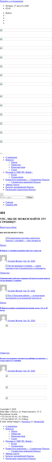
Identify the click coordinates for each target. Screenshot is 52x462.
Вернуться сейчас (8, 227)
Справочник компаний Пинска (26, 182)
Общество (16, 165)
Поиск (29, 197)
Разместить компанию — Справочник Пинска (27, 179)
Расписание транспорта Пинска (21, 189)
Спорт (14, 170)
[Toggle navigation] (1, 153)
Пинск (14, 162)
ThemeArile (39, 421)
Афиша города (12, 184)
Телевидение (17, 177)
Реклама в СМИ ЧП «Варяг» (19, 172)
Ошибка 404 (11, 205)
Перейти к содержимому (11, 1)
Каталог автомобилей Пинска (20, 187)
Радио (14, 174)
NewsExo (26, 421)
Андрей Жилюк (14, 261)
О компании (11, 157)
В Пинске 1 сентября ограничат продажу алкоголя (20, 251)
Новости (10, 160)
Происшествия (18, 167)
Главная (9, 202)
